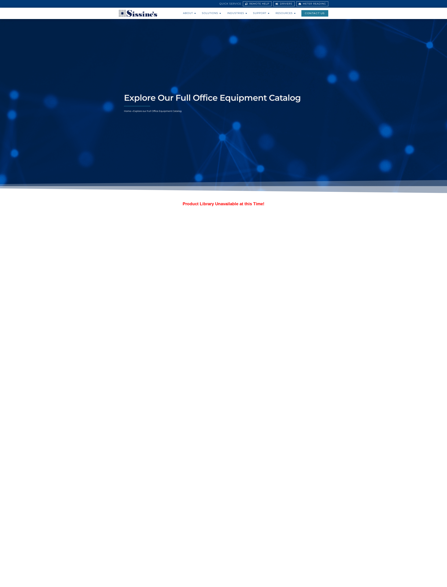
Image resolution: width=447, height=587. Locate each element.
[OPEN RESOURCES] (295, 13)
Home (127, 111)
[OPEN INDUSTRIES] (246, 13)
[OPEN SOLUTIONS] (220, 13)
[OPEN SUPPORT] (268, 13)
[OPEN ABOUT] (195, 13)
